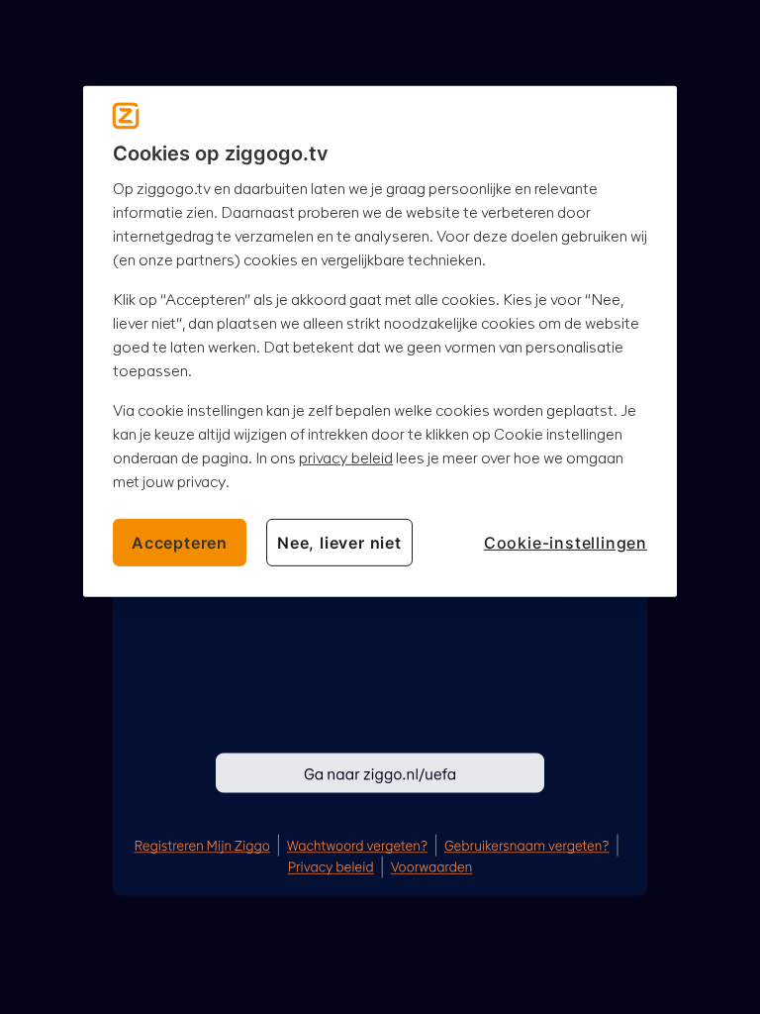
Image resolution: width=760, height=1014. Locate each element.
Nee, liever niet (339, 542)
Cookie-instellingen (565, 542)
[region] (380, 340)
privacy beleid (346, 457)
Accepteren (180, 542)
